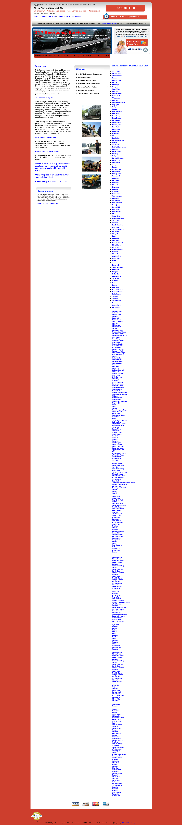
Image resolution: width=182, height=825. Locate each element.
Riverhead (115, 780)
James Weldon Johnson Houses (123, 483)
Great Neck (116, 496)
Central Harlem (117, 321)
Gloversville (116, 697)
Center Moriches (118, 718)
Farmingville (116, 756)
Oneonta (115, 649)
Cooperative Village (119, 332)
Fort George (116, 347)
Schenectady (116, 692)
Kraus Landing (117, 562)
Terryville (115, 794)
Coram (114, 752)
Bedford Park (117, 618)
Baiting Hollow (117, 773)
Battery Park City (118, 315)
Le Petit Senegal (118, 370)
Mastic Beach (117, 714)
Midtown (115, 396)
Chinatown (116, 325)
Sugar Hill (115, 427)
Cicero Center (117, 559)
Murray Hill (116, 403)
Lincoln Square (117, 373)
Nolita (114, 406)
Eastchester (116, 521)
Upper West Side (118, 450)
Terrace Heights (117, 535)
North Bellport (117, 728)
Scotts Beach (117, 785)
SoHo (114, 418)
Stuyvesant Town (118, 425)
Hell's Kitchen (117, 358)
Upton (114, 723)
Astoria (114, 493)
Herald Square (117, 360)
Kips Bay (115, 367)
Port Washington (118, 509)
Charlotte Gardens (118, 621)
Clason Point (116, 486)
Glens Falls (116, 699)
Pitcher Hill (116, 581)
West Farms (116, 604)
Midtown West (117, 399)
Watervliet (115, 685)
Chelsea (115, 323)
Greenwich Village (118, 353)
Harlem (114, 356)
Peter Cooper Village (119, 410)
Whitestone (116, 550)
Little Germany (117, 377)
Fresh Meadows (117, 522)
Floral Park (116, 498)
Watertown (116, 645)
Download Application (109, 23)
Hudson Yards (117, 363)
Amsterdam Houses (119, 476)
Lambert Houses (118, 600)
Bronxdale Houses (118, 616)
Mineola (115, 512)
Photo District (117, 412)
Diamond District (118, 334)
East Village (116, 339)
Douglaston (116, 540)
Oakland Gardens (118, 531)
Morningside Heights (119, 401)
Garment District (118, 349)
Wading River (117, 758)
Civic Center (116, 327)
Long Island (116, 588)
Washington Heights (119, 453)
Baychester (116, 613)
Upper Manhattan (118, 448)
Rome (114, 633)
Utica (114, 639)
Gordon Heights (117, 740)
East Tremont (117, 611)
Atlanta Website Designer (129, 823)
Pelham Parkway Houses (121, 602)
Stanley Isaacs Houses (120, 472)
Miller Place (116, 789)
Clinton (114, 328)
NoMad (114, 408)
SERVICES (52, 16)
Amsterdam (116, 694)
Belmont (115, 606)
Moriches (115, 711)
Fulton (114, 630)
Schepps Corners (118, 573)
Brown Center (117, 557)
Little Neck (116, 548)
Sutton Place (116, 429)
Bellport (115, 732)
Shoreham (115, 768)
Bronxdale (115, 592)
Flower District (117, 346)
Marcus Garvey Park (119, 393)
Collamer (115, 564)
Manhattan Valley (118, 387)
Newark (115, 642)
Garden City (116, 516)
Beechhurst (116, 538)
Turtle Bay (115, 441)
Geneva (115, 640)
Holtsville (115, 761)
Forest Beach (117, 583)
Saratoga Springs (118, 695)
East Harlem (116, 337)
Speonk (114, 735)
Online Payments (36, 821)
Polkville (115, 574)
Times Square (117, 434)
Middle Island (116, 738)
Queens (115, 706)
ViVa (113, 451)
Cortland (115, 637)
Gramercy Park (117, 351)
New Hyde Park (117, 500)
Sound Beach (117, 784)
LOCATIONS (70, 16)
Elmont (114, 502)
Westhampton (117, 749)
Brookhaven (116, 719)
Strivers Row (116, 422)
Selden (114, 764)
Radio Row (116, 413)
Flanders (115, 790)
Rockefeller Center (119, 415)
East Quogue (116, 792)
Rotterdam (116, 690)
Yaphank (115, 726)
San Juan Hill (116, 479)
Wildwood (115, 771)
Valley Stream (117, 510)
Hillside (114, 541)
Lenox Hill (115, 372)
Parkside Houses (118, 609)
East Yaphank (117, 725)
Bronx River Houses (119, 607)
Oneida (114, 628)
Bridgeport (116, 576)
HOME (36, 16)
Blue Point (115, 763)
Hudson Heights (117, 361)
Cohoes (115, 689)
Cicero (114, 567)
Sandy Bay (116, 571)
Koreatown (116, 368)
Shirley (114, 713)
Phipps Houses (117, 474)
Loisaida (115, 380)
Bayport (115, 775)
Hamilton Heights (118, 354)
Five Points (116, 342)
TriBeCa (115, 438)
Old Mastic (116, 716)
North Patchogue (118, 747)
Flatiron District (117, 344)
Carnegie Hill (116, 320)
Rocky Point (116, 770)
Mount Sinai (116, 796)
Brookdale (115, 318)
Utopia (114, 528)
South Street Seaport (119, 420)
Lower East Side (118, 382)
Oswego (115, 635)
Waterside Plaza (118, 455)
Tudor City (115, 439)
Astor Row (116, 313)
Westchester (116, 595)
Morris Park (116, 597)
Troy (113, 687)
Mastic (114, 709)
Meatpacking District (119, 394)
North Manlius (117, 587)
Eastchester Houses (119, 614)
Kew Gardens (117, 545)
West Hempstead (118, 514)
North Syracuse (117, 569)
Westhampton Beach (119, 754)
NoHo (114, 405)
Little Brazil (116, 375)
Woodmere (116, 517)
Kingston (115, 701)
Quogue (115, 778)
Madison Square (118, 386)
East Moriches (117, 721)
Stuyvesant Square (119, 424)
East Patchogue (117, 744)
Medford (115, 742)
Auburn (114, 632)
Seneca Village (117, 464)
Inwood (114, 365)
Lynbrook (115, 519)
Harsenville (116, 470)
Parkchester (116, 599)
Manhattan (116, 704)
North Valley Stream (119, 505)
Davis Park (116, 777)
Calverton (115, 745)
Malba (114, 547)
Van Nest (115, 593)
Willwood (115, 759)
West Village (116, 458)
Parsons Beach (117, 536)
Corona (114, 552)
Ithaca (114, 644)
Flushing (115, 526)
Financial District (118, 341)
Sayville (115, 787)
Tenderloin (115, 431)
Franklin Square (117, 507)
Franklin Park (117, 578)
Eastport (115, 730)
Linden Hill (115, 533)
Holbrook (115, 782)
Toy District (116, 436)
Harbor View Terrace (119, 484)
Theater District (117, 432)
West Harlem (116, 457)
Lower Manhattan (118, 384)
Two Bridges (116, 443)
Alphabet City (117, 311)
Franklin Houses (118, 477)
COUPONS (61, 16)
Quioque (115, 766)
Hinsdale (115, 585)
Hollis (114, 543)
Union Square (117, 444)
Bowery (115, 316)
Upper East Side (118, 446)
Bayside (115, 529)
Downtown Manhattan (119, 335)
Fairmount (115, 626)
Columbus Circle (118, 330)
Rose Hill (115, 417)
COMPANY (43, 16)
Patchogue (116, 751)
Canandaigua (116, 647)
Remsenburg (116, 733)
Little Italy (115, 379)
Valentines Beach (118, 561)
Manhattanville (117, 389)
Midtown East (117, 398)
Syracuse (115, 625)
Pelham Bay (116, 619)
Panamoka (116, 737)
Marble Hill (116, 391)
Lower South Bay (118, 566)
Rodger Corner (117, 580)
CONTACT (78, 16)
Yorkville (115, 460)
